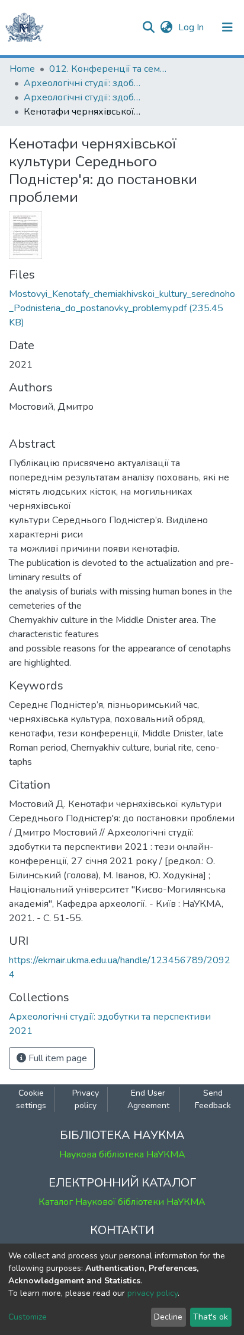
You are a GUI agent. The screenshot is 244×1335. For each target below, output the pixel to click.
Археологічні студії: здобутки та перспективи (83, 83)
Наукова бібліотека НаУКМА (122, 1154)
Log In (192, 27)
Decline (168, 1317)
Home (22, 68)
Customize (27, 1317)
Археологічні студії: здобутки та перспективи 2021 (83, 97)
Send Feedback (213, 1099)
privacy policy (152, 1293)
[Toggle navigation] (227, 27)
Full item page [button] (56, 1058)
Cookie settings (31, 1099)
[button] (166, 27)
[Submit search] (148, 27)
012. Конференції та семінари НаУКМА (108, 68)
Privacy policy (85, 1099)
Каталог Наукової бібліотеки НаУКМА (122, 1202)
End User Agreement (148, 1099)
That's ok (210, 1317)
